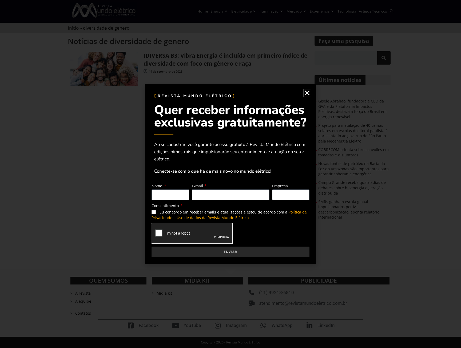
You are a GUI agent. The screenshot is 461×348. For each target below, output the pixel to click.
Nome (157, 185)
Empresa (280, 185)
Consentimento (166, 205)
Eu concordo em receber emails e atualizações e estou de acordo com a (229, 214)
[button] (307, 93)
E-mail (198, 185)
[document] (230, 174)
